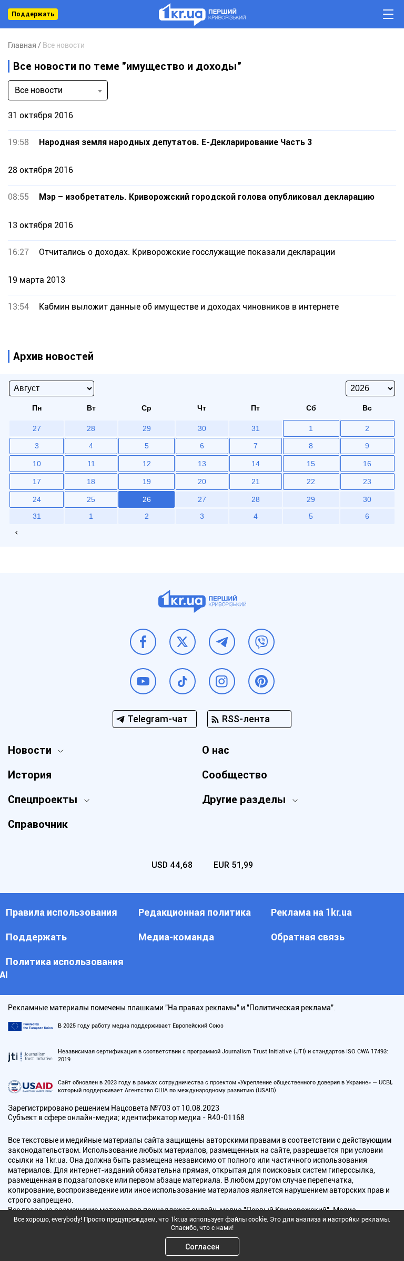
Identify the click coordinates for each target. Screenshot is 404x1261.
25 (91, 499)
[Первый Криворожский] (202, 14)
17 (37, 481)
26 (147, 499)
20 (202, 481)
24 (37, 499)
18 (91, 481)
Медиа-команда (176, 936)
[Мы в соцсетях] (143, 642)
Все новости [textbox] (39, 90)
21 (255, 481)
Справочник (38, 824)
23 (367, 481)
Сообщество (234, 774)
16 (367, 463)
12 (147, 463)
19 (147, 481)
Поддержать (33, 14)
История (30, 774)
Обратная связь (308, 936)
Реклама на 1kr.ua (311, 912)
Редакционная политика (194, 912)
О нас (215, 750)
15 (311, 463)
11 (91, 463)
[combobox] (58, 90)
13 (202, 463)
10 (37, 463)
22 (311, 481)
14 (255, 463)
